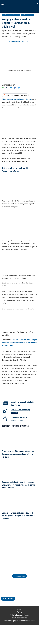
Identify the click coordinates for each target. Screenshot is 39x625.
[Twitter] (11, 547)
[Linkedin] (14, 547)
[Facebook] (15, 88)
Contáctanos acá (20, 576)
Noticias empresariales (27, 15)
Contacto (19, 609)
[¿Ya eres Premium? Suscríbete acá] (5, 418)
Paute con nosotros (19, 618)
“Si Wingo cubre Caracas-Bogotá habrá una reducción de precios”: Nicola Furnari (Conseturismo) (19, 342)
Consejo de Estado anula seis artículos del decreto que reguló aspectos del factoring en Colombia (18, 516)
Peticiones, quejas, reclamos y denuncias (19, 621)
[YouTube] (25, 547)
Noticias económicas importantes (11, 15)
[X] (7, 88)
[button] (38, 4)
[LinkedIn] (11, 88)
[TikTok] (21, 547)
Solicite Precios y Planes (19, 615)
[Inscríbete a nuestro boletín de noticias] (5, 403)
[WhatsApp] (3, 88)
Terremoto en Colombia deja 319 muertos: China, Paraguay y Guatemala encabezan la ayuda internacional (18, 485)
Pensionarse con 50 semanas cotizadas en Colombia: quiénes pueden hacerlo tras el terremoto (18, 454)
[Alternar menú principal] (2, 4)
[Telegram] (19, 88)
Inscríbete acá (8, 598)
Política (19, 612)
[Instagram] (18, 547)
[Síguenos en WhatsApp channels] (5, 410)
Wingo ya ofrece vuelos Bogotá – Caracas (17, 99)
